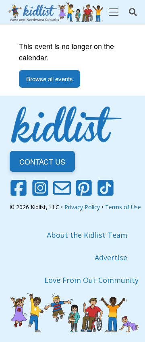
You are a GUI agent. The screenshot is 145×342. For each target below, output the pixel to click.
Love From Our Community (91, 280)
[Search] (133, 12)
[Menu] (113, 12)
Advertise (111, 257)
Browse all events (49, 78)
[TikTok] (105, 188)
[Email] (62, 188)
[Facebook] (18, 188)
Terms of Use (123, 207)
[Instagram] (40, 188)
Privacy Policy (82, 207)
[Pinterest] (84, 188)
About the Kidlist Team (87, 235)
